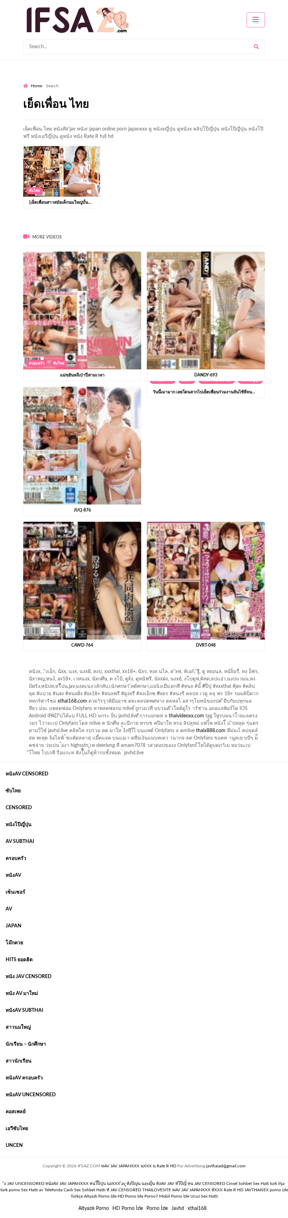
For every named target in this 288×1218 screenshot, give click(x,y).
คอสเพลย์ (16, 1111)
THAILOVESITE (156, 1190)
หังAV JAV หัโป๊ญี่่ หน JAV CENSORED (190, 1183)
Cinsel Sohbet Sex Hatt (247, 1183)
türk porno (10, 1190)
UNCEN (14, 1145)
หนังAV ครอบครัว (24, 1078)
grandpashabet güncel (47, 673)
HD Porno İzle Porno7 (138, 1196)
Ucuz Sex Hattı (204, 1196)
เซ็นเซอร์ (15, 892)
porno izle (48, 666)
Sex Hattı (29, 1190)
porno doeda (74, 666)
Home (36, 86)
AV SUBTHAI (20, 841)
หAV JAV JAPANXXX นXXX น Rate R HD (138, 1166)
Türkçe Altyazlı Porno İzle (94, 1196)
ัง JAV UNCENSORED (24, 1183)
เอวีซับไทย (17, 1128)
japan (13, 926)
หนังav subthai (24, 1010)
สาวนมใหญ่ (18, 1027)
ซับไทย (34, 190)
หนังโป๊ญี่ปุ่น (19, 824)
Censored (19, 807)
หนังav (13, 875)
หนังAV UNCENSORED (31, 1094)
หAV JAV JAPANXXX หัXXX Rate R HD (207, 1190)
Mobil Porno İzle (174, 1196)
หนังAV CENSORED (27, 774)
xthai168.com (72, 701)
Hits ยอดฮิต (19, 959)
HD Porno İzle (127, 1208)
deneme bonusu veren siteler (120, 666)
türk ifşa (277, 1183)
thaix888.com (210, 730)
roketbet (271, 666)
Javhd (177, 1208)
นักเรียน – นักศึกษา (26, 1044)
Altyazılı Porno (93, 1208)
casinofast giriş (240, 666)
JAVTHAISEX (256, 1190)
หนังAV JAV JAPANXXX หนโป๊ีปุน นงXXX (82, 1183)
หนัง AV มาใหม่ (22, 993)
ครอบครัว (37, 363)
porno (29, 666)
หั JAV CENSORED (123, 1190)
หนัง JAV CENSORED (29, 976)
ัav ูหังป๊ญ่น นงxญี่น (138, 1183)
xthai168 (197, 1208)
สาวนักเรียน (19, 1061)
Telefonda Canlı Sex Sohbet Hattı (74, 1190)
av (9, 909)
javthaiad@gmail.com (226, 1166)
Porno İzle (157, 1208)
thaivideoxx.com (186, 715)
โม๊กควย (14, 942)
